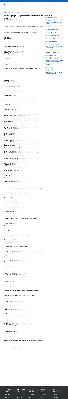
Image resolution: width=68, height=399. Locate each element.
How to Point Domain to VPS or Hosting (53, 43)
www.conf (21, 197)
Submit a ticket (42, 4)
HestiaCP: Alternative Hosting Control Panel (53, 37)
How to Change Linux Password (51, 41)
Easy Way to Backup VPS (50, 69)
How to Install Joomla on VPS (51, 55)
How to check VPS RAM (50, 67)
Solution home (17, 12)
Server (23, 12)
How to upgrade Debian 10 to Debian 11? (53, 35)
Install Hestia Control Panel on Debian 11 (53, 33)
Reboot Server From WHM (50, 50)
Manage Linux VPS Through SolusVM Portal (53, 44)
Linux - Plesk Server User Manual (51, 19)
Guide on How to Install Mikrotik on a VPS (53, 53)
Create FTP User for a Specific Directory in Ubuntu (54, 49)
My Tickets (50, 4)
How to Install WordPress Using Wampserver (53, 58)
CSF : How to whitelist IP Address (51, 32)
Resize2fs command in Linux (51, 70)
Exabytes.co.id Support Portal (9, 12)
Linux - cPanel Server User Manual (51, 17)
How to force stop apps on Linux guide (52, 65)
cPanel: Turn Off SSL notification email (52, 27)
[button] (63, 5)
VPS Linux (26, 12)
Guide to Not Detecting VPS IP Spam (52, 52)
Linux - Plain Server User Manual (51, 20)
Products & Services (33, 4)
